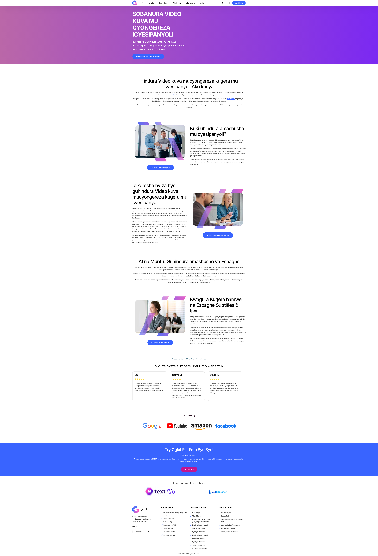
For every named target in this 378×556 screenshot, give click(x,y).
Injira (225, 3)
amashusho (231, 99)
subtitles (173, 95)
